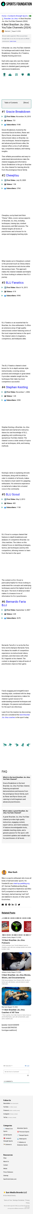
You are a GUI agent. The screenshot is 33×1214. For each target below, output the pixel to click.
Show (26, 103)
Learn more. (13, 41)
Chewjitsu (12, 175)
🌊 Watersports (22, 1139)
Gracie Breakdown (18, 111)
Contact (5, 1165)
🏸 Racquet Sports (22, 1135)
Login (27, 1065)
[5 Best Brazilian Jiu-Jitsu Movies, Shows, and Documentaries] (16, 969)
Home (4, 16)
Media (5, 1168)
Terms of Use (8, 1200)
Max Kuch (12, 872)
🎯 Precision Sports (23, 1132)
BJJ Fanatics (15, 282)
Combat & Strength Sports (18, 16)
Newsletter (6, 1103)
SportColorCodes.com (9, 1179)
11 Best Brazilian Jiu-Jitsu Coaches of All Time (13, 1011)
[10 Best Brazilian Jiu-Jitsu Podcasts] (16, 934)
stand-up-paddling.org (21, 883)
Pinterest (6, 1110)
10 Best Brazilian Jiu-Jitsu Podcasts (13, 941)
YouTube (5, 1107)
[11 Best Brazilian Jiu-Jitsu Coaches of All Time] (16, 1004)
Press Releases (8, 1172)
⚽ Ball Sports (7, 1135)
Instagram (6, 1114)
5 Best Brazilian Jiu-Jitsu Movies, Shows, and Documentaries (16, 976)
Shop (4, 1158)
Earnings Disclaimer (18, 1200)
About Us (6, 1161)
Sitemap (5, 1175)
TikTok (5, 1117)
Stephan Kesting (17, 387)
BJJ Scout (13, 494)
